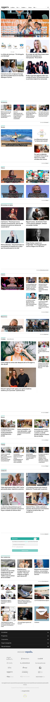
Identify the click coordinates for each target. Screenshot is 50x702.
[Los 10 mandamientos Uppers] (41, 592)
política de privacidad (19, 546)
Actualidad (4, 632)
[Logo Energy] (25, 667)
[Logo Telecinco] (25, 658)
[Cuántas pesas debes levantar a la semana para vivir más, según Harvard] (43, 359)
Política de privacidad (19, 682)
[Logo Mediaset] (25, 652)
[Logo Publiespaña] (25, 676)
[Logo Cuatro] (40, 658)
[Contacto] (41, 613)
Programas (4, 636)
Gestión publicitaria (43, 682)
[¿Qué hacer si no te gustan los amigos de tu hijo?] (37, 325)
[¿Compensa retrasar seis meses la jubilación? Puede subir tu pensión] (37, 479)
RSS (47, 682)
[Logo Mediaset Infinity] (10, 658)
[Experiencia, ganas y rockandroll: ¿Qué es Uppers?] (8, 592)
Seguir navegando (6, 643)
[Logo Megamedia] (25, 691)
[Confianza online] (25, 697)
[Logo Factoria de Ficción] (40, 663)
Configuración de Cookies (27, 682)
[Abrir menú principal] (48, 7)
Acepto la (18, 546)
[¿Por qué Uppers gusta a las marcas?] (25, 613)
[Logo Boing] (9, 667)
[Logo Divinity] (10, 663)
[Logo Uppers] (9, 672)
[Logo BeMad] (40, 667)
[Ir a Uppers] (5, 7)
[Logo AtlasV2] (9, 676)
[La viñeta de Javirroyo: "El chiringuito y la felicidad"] (12, 46)
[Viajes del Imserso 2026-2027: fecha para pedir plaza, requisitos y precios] (12, 479)
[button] (12, 177)
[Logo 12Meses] (40, 672)
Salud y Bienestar (10, 339)
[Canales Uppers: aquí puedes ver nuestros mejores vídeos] (37, 176)
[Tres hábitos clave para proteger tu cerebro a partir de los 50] (43, 344)
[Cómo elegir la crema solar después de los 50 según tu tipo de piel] (18, 351)
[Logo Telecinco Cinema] (25, 672)
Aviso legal (4, 682)
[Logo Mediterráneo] (40, 676)
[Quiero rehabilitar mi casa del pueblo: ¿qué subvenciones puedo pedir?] (24, 423)
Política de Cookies (36, 682)
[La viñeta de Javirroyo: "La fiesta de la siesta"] (41, 133)
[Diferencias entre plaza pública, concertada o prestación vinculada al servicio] (41, 563)
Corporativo (4, 639)
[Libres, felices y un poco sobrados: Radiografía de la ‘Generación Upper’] (25, 592)
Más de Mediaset (6, 646)
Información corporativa (10, 682)
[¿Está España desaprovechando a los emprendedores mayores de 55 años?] (31, 450)
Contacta (25, 684)
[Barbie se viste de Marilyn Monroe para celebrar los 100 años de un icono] (12, 283)
